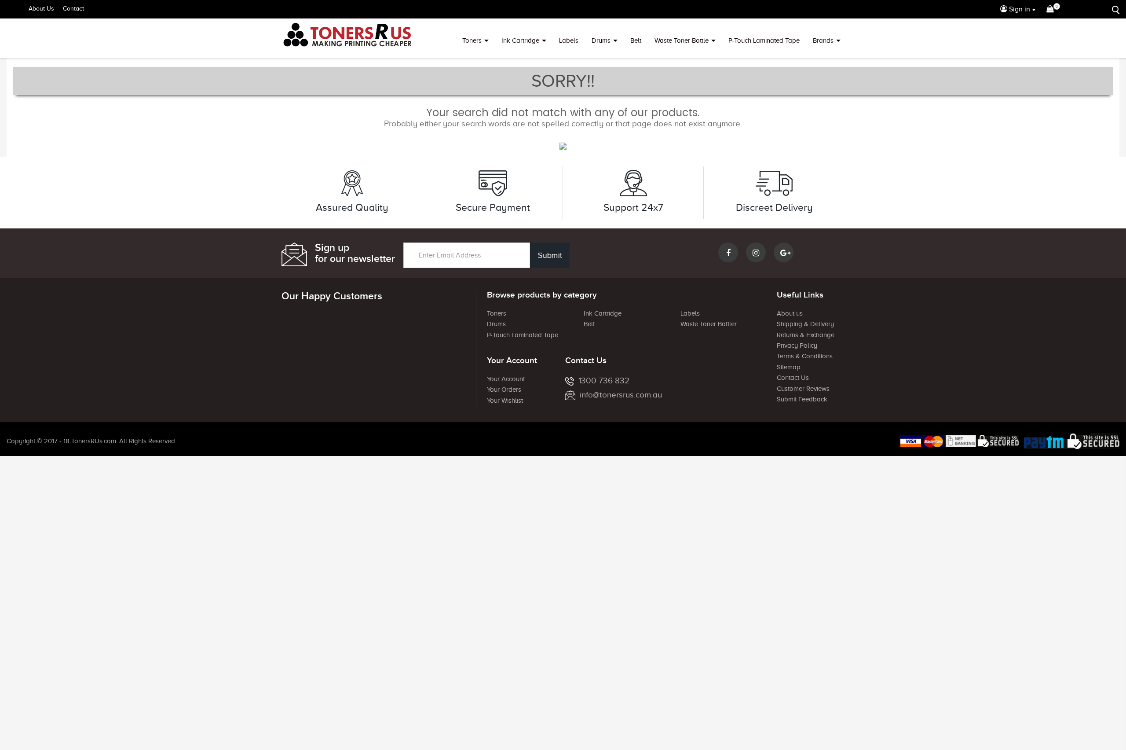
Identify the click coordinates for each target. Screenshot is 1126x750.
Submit (550, 255)
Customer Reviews (803, 388)
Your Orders (504, 389)
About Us (41, 8)
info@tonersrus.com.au (621, 394)
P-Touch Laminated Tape (764, 40)
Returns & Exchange (805, 334)
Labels (568, 40)
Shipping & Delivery (805, 323)
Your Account (506, 378)
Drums (601, 40)
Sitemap (789, 367)
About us (790, 313)
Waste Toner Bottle (681, 40)
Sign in (1018, 9)
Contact (73, 8)
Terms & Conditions (805, 356)
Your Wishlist (505, 400)
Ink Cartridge (520, 40)
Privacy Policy (797, 345)
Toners (472, 40)
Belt (635, 40)
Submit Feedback (802, 399)
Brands (823, 40)
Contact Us (793, 377)
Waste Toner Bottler (708, 323)
